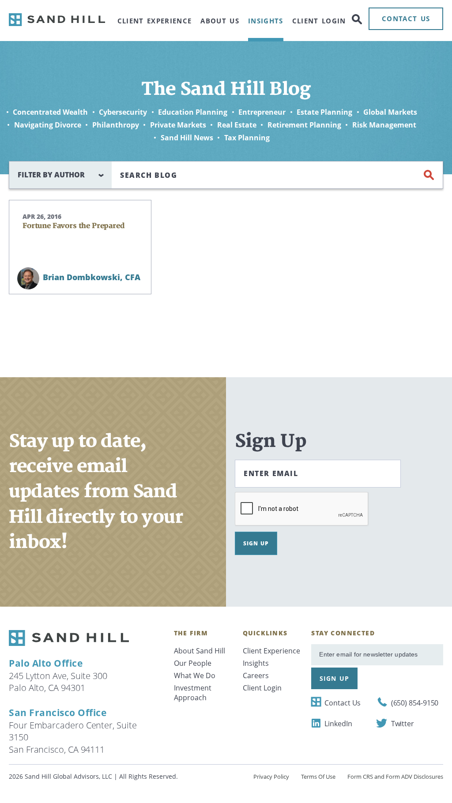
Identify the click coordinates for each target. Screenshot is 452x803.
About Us (219, 20)
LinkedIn (338, 723)
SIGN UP (256, 543)
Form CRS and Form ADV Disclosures (395, 776)
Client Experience (154, 20)
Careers (256, 675)
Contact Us (342, 703)
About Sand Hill (199, 651)
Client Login (319, 20)
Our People (192, 663)
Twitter (402, 723)
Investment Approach (192, 692)
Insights (265, 20)
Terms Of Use (318, 776)
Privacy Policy (271, 776)
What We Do (194, 675)
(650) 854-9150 (415, 703)
